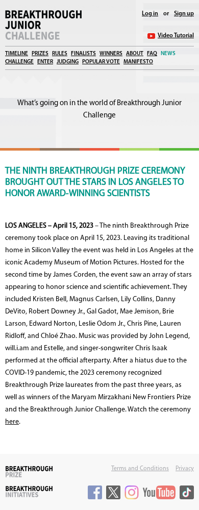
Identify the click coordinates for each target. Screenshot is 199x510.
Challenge (19, 62)
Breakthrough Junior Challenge (43, 25)
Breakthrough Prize (29, 472)
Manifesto (138, 62)
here (12, 422)
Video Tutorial (176, 36)
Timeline (16, 54)
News (168, 54)
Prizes (40, 54)
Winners (111, 54)
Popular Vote (101, 62)
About (134, 54)
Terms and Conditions (140, 469)
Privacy (185, 469)
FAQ (152, 54)
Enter (45, 62)
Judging (68, 62)
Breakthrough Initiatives (29, 491)
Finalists (83, 54)
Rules (59, 54)
